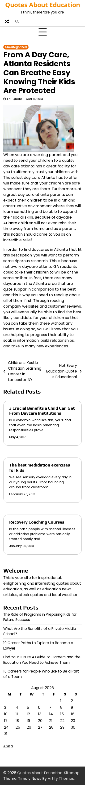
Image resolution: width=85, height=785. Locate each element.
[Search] (17, 21)
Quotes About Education (42, 4)
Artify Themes (61, 778)
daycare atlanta (37, 266)
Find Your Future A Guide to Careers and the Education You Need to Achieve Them (42, 660)
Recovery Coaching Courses (36, 522)
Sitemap (72, 773)
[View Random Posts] (6, 21)
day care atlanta (18, 166)
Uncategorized (16, 47)
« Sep (8, 746)
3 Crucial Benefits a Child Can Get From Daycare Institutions (42, 411)
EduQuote (14, 99)
